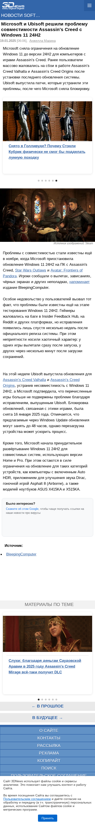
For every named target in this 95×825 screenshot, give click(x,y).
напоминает (79, 282)
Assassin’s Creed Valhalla (24, 379)
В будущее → (47, 717)
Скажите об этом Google (22, 508)
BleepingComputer (21, 554)
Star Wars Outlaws (30, 270)
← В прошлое (48, 706)
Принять (48, 818)
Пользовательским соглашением (27, 799)
